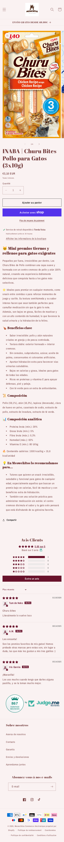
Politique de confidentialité (22, 835)
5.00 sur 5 (40, 546)
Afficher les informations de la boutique (26, 238)
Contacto (10, 742)
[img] (10, 598)
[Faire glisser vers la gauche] (25, 144)
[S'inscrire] (52, 787)
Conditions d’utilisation (46, 835)
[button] (4, 9)
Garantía (10, 749)
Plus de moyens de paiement (32, 220)
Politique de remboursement (30, 830)
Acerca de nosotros (16, 734)
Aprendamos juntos (16, 764)
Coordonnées (50, 830)
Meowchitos (20, 826)
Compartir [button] (12, 520)
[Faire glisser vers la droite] (39, 144)
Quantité (6, 183)
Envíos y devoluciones (17, 757)
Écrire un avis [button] (32, 578)
